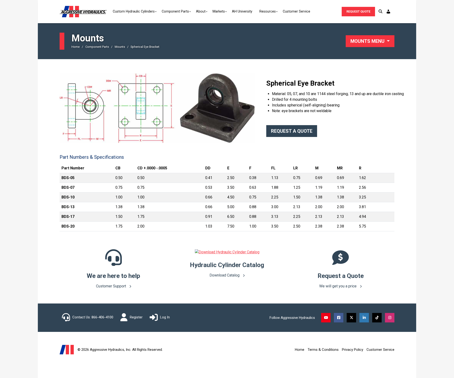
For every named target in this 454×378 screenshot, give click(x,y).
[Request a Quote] (340, 262)
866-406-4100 (102, 317)
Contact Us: (81, 317)
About (200, 11)
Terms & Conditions (323, 349)
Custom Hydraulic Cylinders (134, 11)
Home (299, 349)
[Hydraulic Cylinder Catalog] (227, 252)
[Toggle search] (380, 11)
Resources (267, 11)
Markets (219, 11)
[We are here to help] (113, 262)
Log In (165, 317)
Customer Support (111, 286)
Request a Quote (291, 131)
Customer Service (296, 11)
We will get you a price (338, 286)
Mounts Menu (368, 41)
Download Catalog (225, 275)
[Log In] (389, 11)
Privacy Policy (352, 349)
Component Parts (175, 11)
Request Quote (358, 11)
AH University (242, 11)
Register (136, 317)
